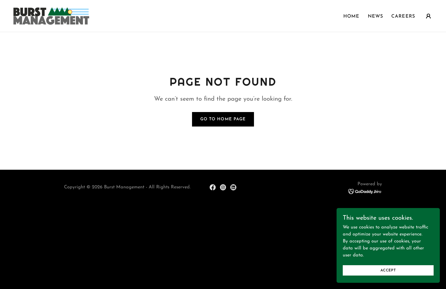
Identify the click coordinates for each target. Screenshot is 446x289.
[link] (51, 15)
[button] (428, 16)
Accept (388, 270)
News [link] (375, 16)
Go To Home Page (222, 119)
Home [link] (351, 16)
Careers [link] (403, 16)
